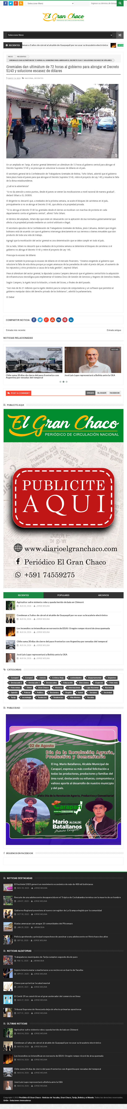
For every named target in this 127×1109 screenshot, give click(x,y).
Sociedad (108, 693)
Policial (27, 693)
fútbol (29, 688)
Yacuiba (90, 697)
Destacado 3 (34, 683)
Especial (99, 683)
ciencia (42, 678)
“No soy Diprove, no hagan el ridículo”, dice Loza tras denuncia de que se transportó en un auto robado (91, 376)
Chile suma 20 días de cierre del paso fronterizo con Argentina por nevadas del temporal (62, 641)
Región (68, 693)
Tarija (13, 697)
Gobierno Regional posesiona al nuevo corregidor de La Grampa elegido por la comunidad (58, 910)
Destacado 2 (16, 683)
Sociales (93, 693)
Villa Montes (75, 697)
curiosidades (76, 678)
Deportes (112, 678)
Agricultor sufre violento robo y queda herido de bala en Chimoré (50, 602)
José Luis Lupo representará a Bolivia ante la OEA (31, 375)
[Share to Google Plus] (15, 370)
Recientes (21, 56)
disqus (90, 393)
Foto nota (113, 683)
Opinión (14, 693)
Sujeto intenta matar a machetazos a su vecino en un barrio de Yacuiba (48, 970)
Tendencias (58, 697)
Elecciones (84, 683)
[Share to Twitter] (12, 370)
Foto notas (15, 688)
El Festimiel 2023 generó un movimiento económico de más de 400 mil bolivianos (53, 884)
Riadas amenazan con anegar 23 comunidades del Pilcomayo (43, 923)
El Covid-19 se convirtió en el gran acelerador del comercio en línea (47, 996)
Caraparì (29, 678)
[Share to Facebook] (8, 370)
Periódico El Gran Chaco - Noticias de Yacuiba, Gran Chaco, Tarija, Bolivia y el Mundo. (56, 1098)
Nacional (29, 78)
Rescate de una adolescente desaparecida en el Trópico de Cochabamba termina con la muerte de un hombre (67, 897)
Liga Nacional (93, 688)
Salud (80, 693)
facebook (115, 393)
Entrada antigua (114, 330)
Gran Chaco (43, 688)
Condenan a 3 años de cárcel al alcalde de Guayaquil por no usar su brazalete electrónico (62, 615)
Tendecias (42, 697)
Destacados (51, 683)
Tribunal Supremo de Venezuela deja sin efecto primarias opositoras (47, 1009)
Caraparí (15, 678)
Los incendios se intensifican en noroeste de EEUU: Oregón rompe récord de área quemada (63, 628)
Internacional (96, 45)
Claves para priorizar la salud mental (32, 983)
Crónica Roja (58, 678)
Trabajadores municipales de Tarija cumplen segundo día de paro (45, 957)
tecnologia (26, 697)
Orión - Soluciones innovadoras (17, 1100)
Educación (68, 683)
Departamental (94, 678)
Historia (58, 688)
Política (40, 693)
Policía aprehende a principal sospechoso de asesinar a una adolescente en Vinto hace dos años (61, 936)
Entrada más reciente (15, 330)
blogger (101, 393)
